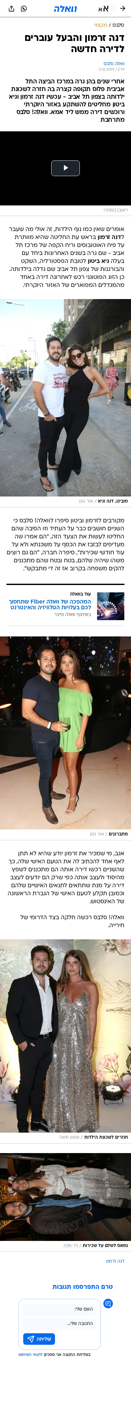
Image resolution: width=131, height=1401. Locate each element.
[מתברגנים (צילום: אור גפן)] (65, 738)
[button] (103, 9)
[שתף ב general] (11, 8)
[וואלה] (65, 8)
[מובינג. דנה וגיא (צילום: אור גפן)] (65, 403)
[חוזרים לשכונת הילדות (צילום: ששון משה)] (65, 1041)
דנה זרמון (115, 1261)
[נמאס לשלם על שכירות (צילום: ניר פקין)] (65, 1202)
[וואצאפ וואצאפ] (24, 8)
